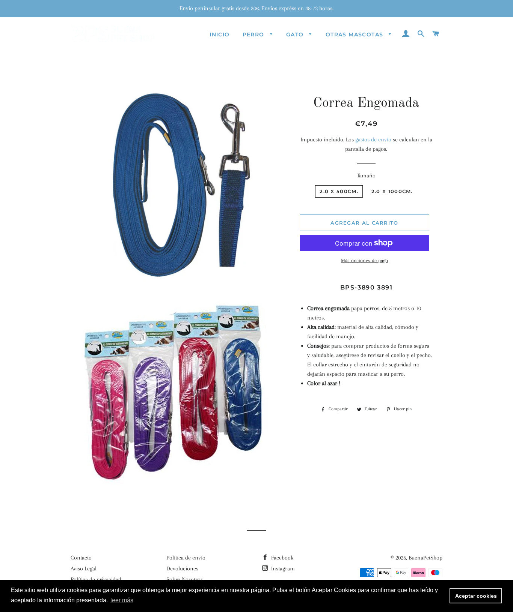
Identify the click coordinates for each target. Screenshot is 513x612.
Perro (254, 34)
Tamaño (366, 175)
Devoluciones (182, 568)
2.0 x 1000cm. (392, 191)
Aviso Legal (84, 568)
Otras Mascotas (355, 34)
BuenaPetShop (425, 557)
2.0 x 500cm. (339, 191)
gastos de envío (373, 139)
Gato (296, 34)
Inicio (219, 34)
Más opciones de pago (364, 260)
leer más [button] (121, 600)
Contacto (81, 557)
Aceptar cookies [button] (476, 596)
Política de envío (185, 557)
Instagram (282, 568)
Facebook (281, 557)
